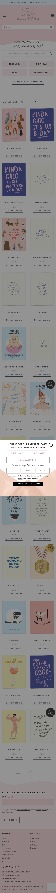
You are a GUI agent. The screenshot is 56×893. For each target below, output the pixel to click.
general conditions (29, 476)
